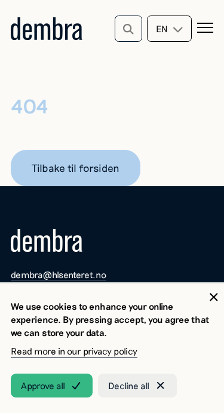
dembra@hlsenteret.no (58, 274)
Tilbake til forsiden (75, 167)
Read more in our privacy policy (74, 351)
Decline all (128, 385)
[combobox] (169, 29)
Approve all (43, 385)
